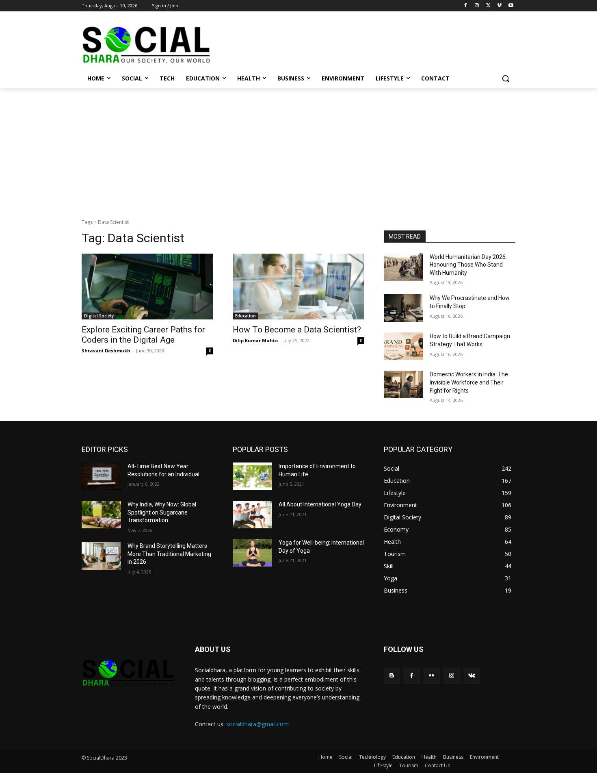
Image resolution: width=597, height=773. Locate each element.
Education (245, 316)
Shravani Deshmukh (106, 350)
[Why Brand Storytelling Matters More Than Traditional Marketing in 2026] (101, 556)
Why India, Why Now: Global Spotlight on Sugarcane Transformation (162, 512)
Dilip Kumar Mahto (255, 340)
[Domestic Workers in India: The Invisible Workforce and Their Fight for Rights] (403, 384)
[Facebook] (465, 6)
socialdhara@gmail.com (257, 724)
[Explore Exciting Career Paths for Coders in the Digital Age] (147, 286)
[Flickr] (431, 676)
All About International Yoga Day (320, 504)
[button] (505, 78)
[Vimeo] (499, 6)
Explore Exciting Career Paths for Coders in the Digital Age (143, 335)
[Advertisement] (298, 149)
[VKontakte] (472, 676)
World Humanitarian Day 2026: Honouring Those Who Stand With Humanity (468, 265)
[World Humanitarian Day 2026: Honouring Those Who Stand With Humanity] (403, 267)
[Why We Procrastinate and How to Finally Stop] (403, 308)
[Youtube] (510, 6)
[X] (488, 6)
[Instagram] (477, 6)
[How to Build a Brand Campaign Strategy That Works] (403, 346)
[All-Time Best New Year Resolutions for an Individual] (101, 476)
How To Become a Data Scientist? (297, 329)
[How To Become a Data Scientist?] (298, 286)
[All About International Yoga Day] (252, 514)
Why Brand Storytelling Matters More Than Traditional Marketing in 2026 (169, 554)
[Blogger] (392, 676)
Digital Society (99, 316)
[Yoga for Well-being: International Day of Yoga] (252, 553)
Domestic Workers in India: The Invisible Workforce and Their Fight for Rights (469, 382)
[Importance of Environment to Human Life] (252, 476)
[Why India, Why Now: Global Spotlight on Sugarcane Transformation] (101, 514)
